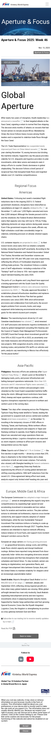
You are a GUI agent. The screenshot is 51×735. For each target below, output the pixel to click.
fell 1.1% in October (32, 450)
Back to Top (25, 645)
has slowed (26, 321)
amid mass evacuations (17, 419)
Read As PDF (6, 628)
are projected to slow (28, 242)
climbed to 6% (36, 208)
